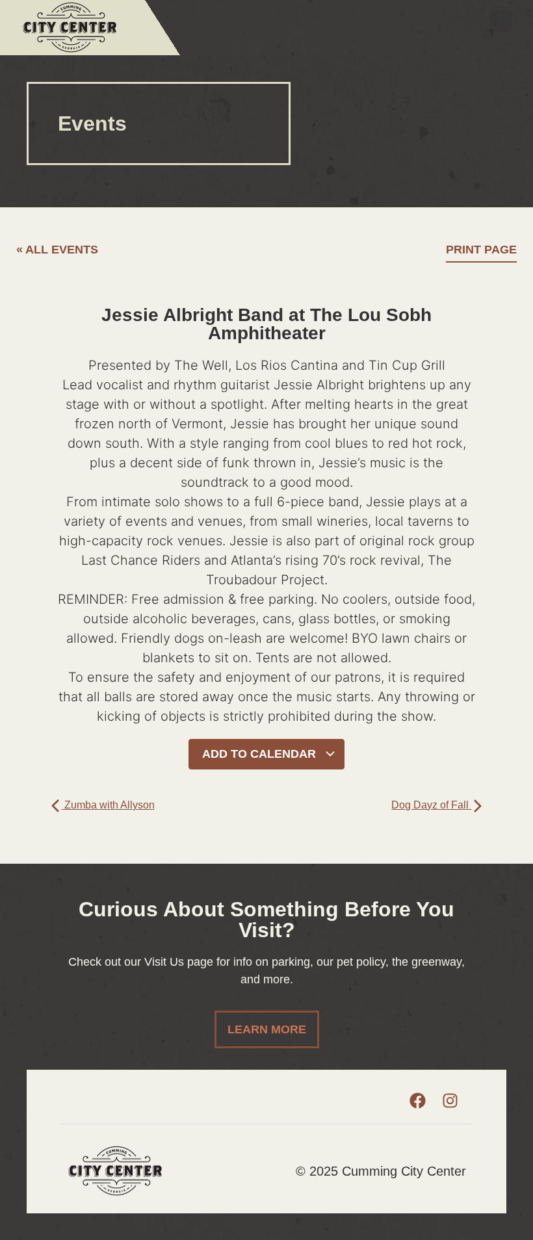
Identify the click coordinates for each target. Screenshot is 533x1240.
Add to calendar (260, 753)
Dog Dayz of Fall (431, 804)
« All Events (57, 249)
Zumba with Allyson (108, 804)
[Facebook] (417, 1101)
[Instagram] (450, 1101)
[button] (501, 21)
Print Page (481, 249)
